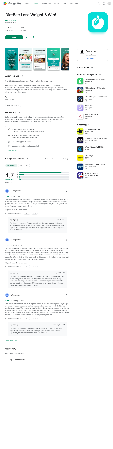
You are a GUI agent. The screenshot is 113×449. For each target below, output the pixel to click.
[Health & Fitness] (13, 105)
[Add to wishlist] (33, 37)
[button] (11, 59)
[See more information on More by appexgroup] (100, 74)
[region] (40, 28)
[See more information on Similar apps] (91, 124)
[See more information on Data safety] (19, 112)
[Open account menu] (109, 3)
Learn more (15, 131)
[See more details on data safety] (13, 150)
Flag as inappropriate (15, 360)
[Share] (27, 37)
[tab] (27, 3)
